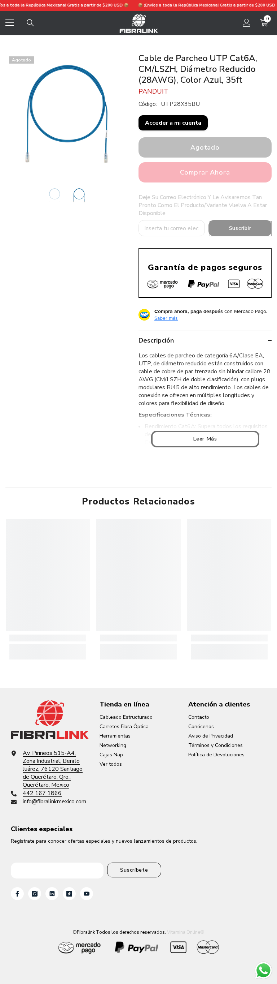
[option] (66, 114)
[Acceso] (247, 23)
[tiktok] (69, 893)
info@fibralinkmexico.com (54, 801)
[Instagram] (34, 893)
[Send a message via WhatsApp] (263, 970)
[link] (47, 638)
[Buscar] (30, 22)
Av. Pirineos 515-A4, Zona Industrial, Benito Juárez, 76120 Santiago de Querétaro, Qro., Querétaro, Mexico (53, 769)
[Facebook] (17, 893)
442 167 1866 (42, 793)
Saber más (166, 318)
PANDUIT (153, 91)
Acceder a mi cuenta (173, 123)
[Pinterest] (51, 893)
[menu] (9, 22)
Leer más (205, 438)
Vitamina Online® (186, 932)
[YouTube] (86, 893)
